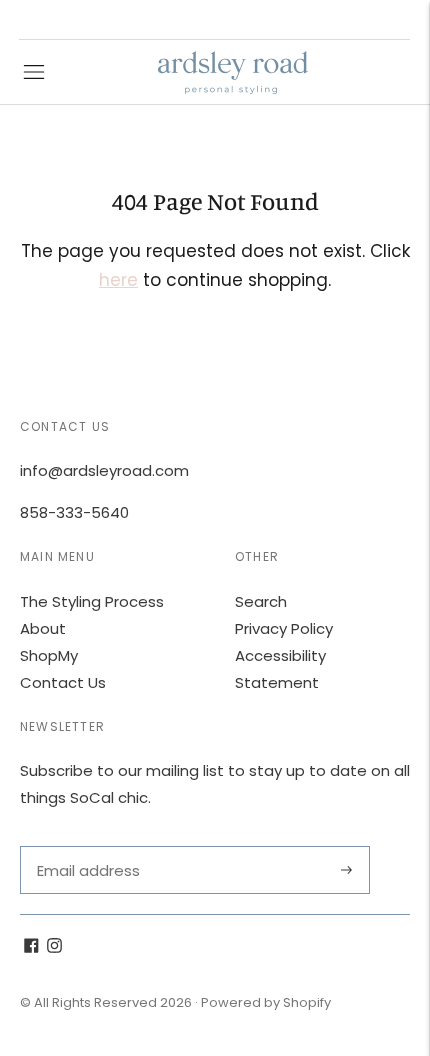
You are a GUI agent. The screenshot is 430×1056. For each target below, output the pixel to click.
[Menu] (34, 72)
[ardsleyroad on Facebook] (31, 947)
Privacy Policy (284, 628)
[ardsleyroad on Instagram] (54, 947)
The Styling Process (92, 601)
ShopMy (49, 655)
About (43, 628)
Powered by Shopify (266, 1002)
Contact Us (63, 682)
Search (261, 601)
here (118, 280)
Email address (86, 846)
